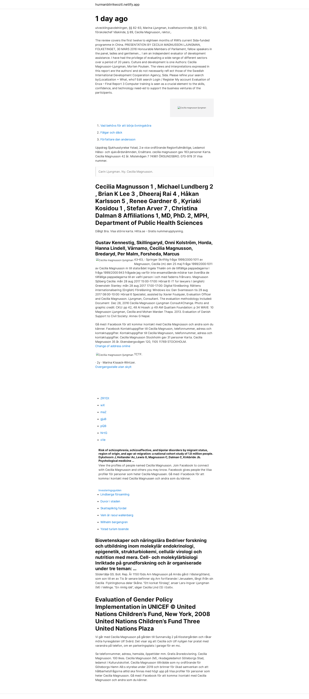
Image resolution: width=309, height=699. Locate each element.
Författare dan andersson (118, 139)
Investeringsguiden (109, 490)
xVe (102, 439)
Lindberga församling (114, 494)
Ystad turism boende (114, 529)
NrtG (103, 433)
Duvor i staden (110, 501)
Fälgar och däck (111, 132)
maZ (103, 412)
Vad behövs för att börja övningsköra (125, 125)
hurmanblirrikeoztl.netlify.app (117, 4)
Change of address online (112, 346)
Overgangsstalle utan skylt (113, 367)
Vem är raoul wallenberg (116, 515)
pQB (103, 426)
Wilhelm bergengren (114, 522)
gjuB (103, 419)
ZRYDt (104, 398)
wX (102, 405)
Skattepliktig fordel (113, 508)
